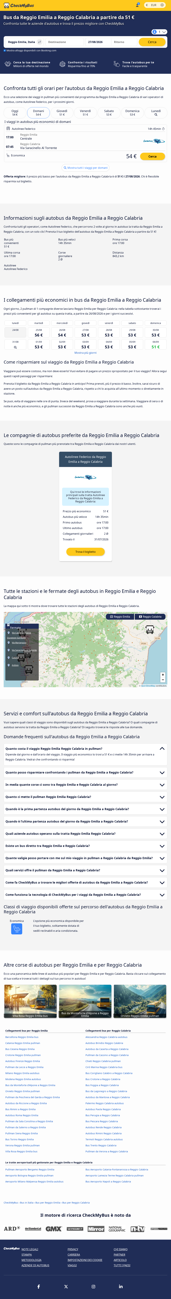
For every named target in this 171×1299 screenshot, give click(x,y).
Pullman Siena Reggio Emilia (21, 1133)
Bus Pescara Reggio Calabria (102, 1121)
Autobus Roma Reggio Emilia (21, 1115)
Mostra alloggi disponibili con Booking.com (31, 50)
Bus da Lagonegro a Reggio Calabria (106, 1091)
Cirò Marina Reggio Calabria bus (104, 1067)
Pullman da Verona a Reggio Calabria (107, 1151)
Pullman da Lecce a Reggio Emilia (24, 1067)
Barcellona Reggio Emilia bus (21, 1037)
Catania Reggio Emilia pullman (22, 1043)
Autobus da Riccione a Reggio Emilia (26, 1103)
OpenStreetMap (148, 685)
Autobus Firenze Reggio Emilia (22, 1061)
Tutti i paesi (122, 1265)
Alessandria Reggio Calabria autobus (106, 1037)
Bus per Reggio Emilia (47, 1202)
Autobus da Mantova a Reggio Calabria (108, 1097)
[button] (150, 630)
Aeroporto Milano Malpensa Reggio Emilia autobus (34, 1181)
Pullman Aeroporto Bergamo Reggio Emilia (29, 1169)
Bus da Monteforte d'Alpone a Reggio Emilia (30, 1085)
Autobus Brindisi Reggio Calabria (104, 1043)
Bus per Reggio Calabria (76, 1202)
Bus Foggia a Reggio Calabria (102, 1085)
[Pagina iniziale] (19, 6)
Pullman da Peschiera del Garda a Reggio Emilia (32, 1097)
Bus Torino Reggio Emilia (19, 1139)
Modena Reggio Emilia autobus (23, 1079)
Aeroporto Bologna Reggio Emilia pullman (29, 1175)
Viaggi (72, 1265)
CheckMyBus (11, 1202)
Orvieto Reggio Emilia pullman (22, 1091)
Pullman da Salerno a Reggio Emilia (25, 1127)
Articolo (120, 1260)
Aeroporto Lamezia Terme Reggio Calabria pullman (115, 1175)
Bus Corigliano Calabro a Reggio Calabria (109, 1073)
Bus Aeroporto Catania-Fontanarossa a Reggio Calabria (117, 1169)
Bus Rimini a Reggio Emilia (20, 1109)
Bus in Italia (26, 1202)
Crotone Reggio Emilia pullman (23, 1055)
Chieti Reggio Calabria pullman (103, 1061)
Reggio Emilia (121, 616)
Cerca (152, 156)
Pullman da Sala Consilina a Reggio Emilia (29, 1121)
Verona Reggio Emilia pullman (22, 1145)
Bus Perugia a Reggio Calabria (103, 1115)
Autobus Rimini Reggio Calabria (104, 1133)
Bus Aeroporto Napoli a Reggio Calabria (108, 1181)
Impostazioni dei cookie (85, 1260)
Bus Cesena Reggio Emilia (20, 1049)
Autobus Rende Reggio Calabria (104, 1127)
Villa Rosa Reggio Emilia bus (21, 1151)
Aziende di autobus (35, 1265)
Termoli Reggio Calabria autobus (104, 1139)
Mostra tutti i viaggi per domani (87, 168)
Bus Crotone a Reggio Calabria (103, 1079)
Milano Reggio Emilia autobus (22, 1073)
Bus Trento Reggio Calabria (101, 1145)
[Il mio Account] (137, 5)
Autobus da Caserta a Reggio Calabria (107, 1049)
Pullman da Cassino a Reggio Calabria (107, 1055)
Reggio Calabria (151, 616)
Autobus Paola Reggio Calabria (103, 1109)
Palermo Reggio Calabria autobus (105, 1103)
